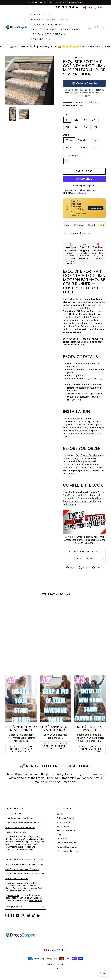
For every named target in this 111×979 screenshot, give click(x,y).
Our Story (61, 814)
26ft (86, 127)
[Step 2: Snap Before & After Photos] (55, 698)
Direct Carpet (73, 57)
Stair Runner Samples (47, 24)
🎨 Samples (78, 225)
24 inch (69, 140)
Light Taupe (66, 161)
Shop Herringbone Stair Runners (19, 818)
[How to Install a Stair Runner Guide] (84, 522)
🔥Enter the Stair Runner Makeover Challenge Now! (21, 749)
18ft (85, 120)
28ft (96, 127)
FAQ (59, 835)
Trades (76, 29)
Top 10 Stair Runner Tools (16, 878)
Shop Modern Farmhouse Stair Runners (22, 823)
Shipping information (84, 552)
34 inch (82, 147)
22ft (68, 127)
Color (73, 155)
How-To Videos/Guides (47, 34)
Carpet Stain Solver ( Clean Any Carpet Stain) (25, 874)
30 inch (94, 147)
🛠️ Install (91, 225)
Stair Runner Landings (48, 19)
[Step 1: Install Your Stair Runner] (21, 698)
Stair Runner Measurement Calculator (22, 869)
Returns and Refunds (66, 830)
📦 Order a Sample (84, 83)
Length (68, 115)
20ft (94, 120)
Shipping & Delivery (65, 818)
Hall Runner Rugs (44, 29)
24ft (77, 127)
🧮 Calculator (63, 225)
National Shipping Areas (67, 847)
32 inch (69, 147)
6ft (67, 120)
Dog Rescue (39, 39)
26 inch (82, 140)
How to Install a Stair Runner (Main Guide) (24, 864)
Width (67, 135)
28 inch (94, 140)
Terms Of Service (64, 822)
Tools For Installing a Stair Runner (20, 827)
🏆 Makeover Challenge (67, 851)
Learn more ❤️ (35, 900)
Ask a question (84, 558)
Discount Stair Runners (15, 832)
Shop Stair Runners (13, 813)
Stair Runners (41, 15)
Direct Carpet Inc (55, 969)
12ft (76, 120)
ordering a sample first (87, 461)
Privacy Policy (63, 826)
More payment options (84, 185)
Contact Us (62, 839)
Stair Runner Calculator (87, 455)
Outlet (63, 29)
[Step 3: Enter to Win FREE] (90, 698)
